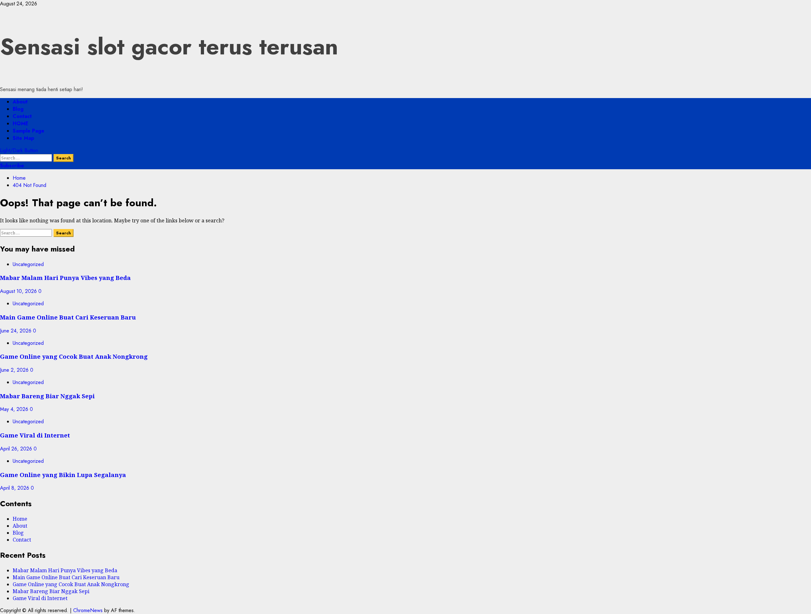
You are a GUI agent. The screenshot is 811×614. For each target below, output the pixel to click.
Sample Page (28, 130)
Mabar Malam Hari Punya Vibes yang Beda (65, 278)
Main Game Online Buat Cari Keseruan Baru (68, 317)
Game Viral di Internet (35, 435)
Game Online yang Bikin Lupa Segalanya (63, 475)
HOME (21, 123)
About (20, 101)
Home (20, 518)
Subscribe (12, 165)
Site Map (23, 138)
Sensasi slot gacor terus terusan (169, 46)
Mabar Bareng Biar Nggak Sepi (47, 396)
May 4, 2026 (15, 409)
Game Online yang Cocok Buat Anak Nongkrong (74, 356)
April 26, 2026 (17, 448)
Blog (18, 109)
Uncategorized (28, 264)
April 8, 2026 (15, 488)
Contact (22, 116)
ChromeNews (88, 610)
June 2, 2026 (15, 370)
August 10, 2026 (19, 291)
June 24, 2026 (16, 330)
